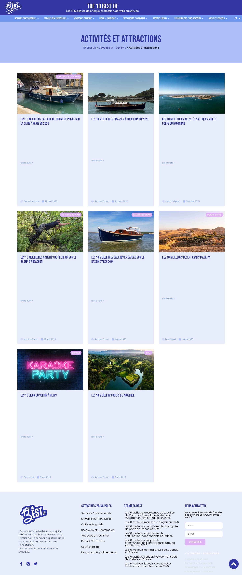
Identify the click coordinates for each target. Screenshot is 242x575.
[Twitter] (35, 564)
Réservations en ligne (196, 559)
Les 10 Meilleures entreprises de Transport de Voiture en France (151, 558)
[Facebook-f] (21, 564)
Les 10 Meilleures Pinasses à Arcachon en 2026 (119, 119)
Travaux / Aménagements (199, 563)
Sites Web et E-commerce (98, 530)
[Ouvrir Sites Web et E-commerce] (147, 19)
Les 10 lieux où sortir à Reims (39, 395)
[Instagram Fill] (28, 564)
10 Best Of (89, 48)
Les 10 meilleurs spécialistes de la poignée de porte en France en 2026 (151, 528)
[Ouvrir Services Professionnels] (38, 19)
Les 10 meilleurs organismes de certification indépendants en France (149, 534)
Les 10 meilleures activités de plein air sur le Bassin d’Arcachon (48, 259)
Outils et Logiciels (92, 524)
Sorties (76, 352)
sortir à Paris (73, 76)
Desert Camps (214, 214)
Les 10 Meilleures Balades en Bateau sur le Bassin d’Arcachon (117, 259)
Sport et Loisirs (90, 547)
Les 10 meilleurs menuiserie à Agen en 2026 (152, 522)
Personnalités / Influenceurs (99, 552)
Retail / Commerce (93, 541)
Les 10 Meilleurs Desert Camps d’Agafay (186, 257)
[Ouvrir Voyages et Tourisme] (93, 19)
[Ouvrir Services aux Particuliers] (68, 19)
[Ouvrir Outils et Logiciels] (226, 19)
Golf (148, 352)
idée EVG (61, 76)
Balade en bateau (142, 214)
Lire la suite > (27, 162)
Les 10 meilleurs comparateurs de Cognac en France (151, 551)
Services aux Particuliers (96, 519)
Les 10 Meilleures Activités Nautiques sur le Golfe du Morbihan (189, 121)
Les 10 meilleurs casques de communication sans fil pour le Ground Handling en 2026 (150, 542)
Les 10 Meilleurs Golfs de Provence (112, 395)
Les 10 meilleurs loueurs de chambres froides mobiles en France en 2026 (148, 565)
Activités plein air (71, 214)
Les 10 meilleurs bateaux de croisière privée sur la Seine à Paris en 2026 (50, 121)
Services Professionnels (96, 513)
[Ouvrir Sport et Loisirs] (168, 19)
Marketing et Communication (200, 567)
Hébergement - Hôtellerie (199, 571)
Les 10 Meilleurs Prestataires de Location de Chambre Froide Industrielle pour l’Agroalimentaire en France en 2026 (150, 515)
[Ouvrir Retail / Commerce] (117, 19)
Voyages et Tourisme (112, 48)
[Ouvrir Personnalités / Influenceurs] (202, 19)
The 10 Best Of (102, 6)
